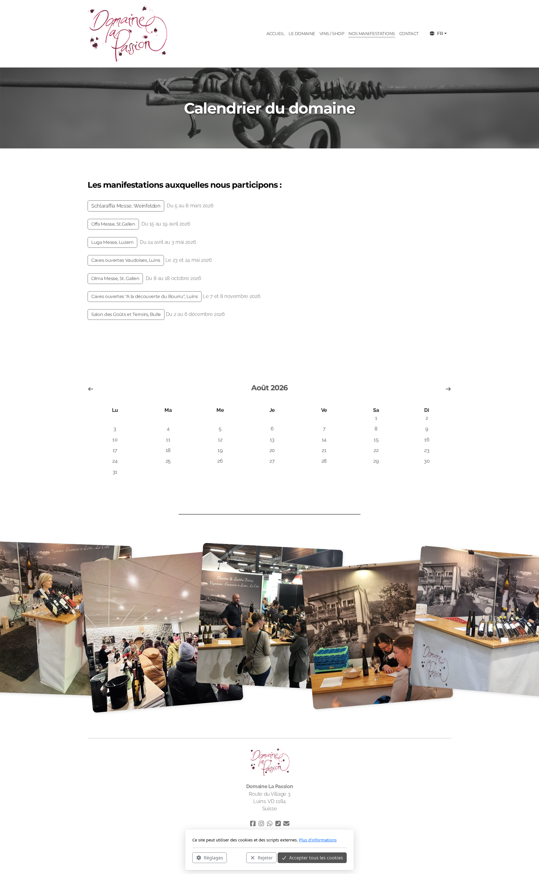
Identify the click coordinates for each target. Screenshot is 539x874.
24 (114, 461)
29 (376, 461)
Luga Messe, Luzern (112, 242)
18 (168, 450)
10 (114, 439)
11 (168, 439)
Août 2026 (269, 387)
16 (426, 439)
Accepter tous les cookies (316, 857)
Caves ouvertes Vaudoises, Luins (125, 260)
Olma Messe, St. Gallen (115, 278)
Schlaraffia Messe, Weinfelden (126, 206)
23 (426, 450)
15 (376, 439)
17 (115, 450)
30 (427, 461)
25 (168, 461)
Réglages (213, 857)
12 (220, 439)
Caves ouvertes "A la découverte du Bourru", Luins (144, 296)
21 (324, 450)
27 (272, 461)
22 (376, 450)
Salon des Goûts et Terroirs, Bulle (126, 314)
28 (324, 461)
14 (324, 439)
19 (220, 450)
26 (220, 461)
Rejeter (265, 857)
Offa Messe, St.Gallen (113, 224)
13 (272, 439)
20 (272, 450)
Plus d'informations (318, 840)
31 (115, 472)
